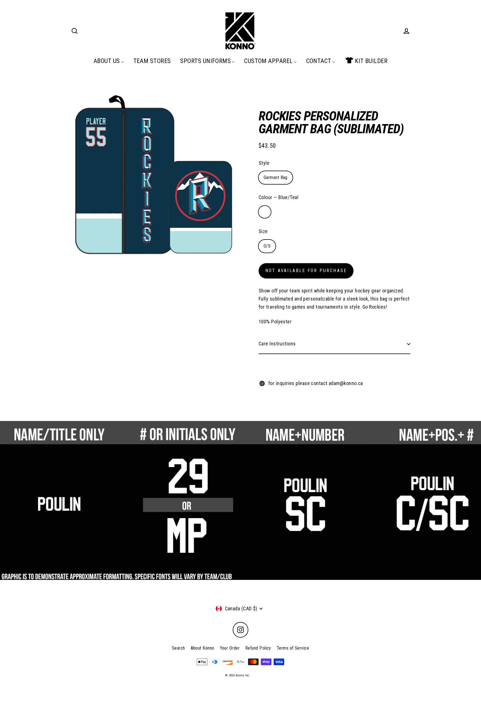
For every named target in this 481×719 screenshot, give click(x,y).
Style (264, 163)
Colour (278, 197)
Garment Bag (276, 177)
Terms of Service (293, 648)
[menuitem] (109, 61)
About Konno (202, 648)
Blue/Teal (265, 212)
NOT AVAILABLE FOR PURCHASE (306, 270)
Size (263, 231)
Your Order (230, 648)
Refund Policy (258, 648)
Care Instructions (277, 344)
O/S (267, 246)
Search (178, 648)
